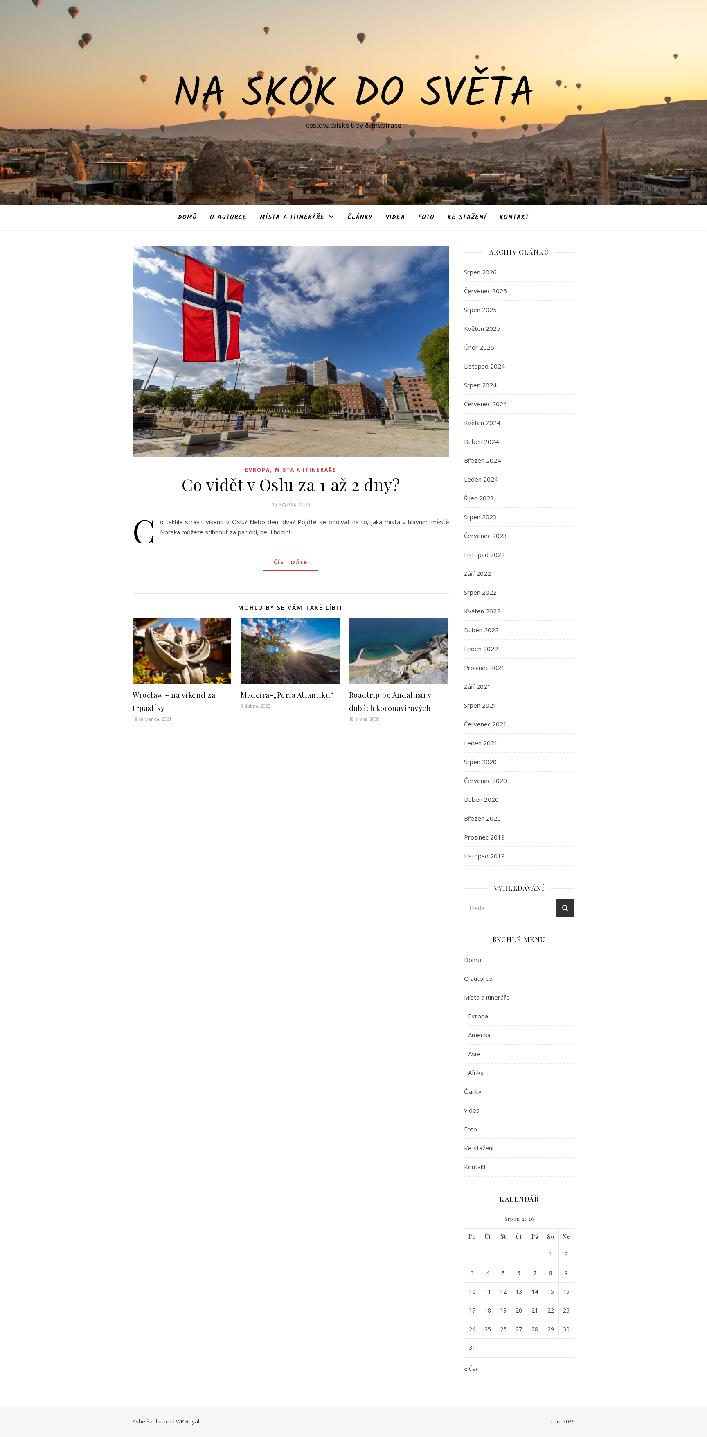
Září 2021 (477, 686)
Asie (474, 1054)
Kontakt (514, 217)
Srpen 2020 (480, 762)
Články (360, 217)
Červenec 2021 (485, 724)
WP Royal (187, 1421)
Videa (395, 217)
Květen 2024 (482, 423)
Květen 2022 (482, 611)
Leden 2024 (481, 479)
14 (534, 1292)
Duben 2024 (481, 441)
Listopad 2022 (484, 554)
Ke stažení (467, 217)
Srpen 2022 (480, 592)
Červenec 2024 (485, 404)
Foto (426, 217)
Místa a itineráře (292, 217)
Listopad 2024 (484, 366)
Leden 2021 (481, 743)
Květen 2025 (482, 328)
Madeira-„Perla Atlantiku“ (287, 695)
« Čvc (471, 1369)
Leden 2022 (481, 649)
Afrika (476, 1072)
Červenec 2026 (485, 291)
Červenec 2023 (485, 536)
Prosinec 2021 (484, 667)
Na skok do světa (353, 95)
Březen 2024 (482, 460)
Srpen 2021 (480, 705)
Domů (187, 217)
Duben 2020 (481, 799)
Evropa (257, 469)
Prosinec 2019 (484, 837)
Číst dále (291, 562)
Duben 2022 (481, 630)
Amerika (479, 1035)
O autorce (228, 217)
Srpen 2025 (480, 310)
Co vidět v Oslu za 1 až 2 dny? (291, 484)
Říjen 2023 (479, 498)
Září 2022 (477, 573)
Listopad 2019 (484, 856)
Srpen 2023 (480, 517)
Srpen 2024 (480, 385)
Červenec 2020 (485, 780)
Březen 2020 (482, 818)
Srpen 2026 (480, 272)
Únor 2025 (479, 347)
